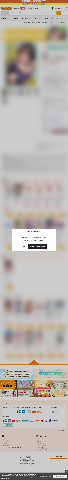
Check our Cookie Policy (45, 476)
